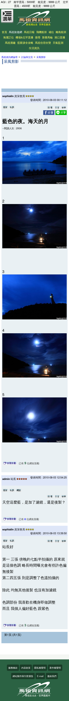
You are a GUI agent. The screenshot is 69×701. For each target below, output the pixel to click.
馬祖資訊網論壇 (9, 57)
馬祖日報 (29, 32)
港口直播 (59, 37)
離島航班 (61, 32)
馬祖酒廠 (10, 42)
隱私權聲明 (40, 667)
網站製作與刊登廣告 (23, 676)
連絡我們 (51, 676)
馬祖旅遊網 (15, 32)
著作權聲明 (55, 667)
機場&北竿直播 (24, 37)
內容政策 (25, 667)
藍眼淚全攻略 (25, 42)
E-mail (40, 676)
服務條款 (13, 667)
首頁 (4, 32)
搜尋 (37, 37)
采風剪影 (41, 57)
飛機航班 (41, 32)
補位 (51, 32)
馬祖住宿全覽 (43, 42)
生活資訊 (34, 48)
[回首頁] (34, 25)
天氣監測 (58, 42)
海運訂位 (8, 37)
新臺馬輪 (47, 37)
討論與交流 (27, 57)
